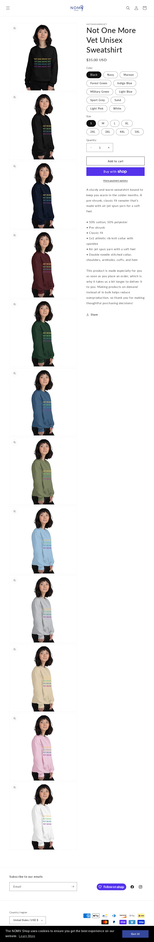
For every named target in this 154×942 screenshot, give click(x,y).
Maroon (129, 74)
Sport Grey (97, 100)
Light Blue (125, 91)
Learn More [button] (27, 936)
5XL (137, 131)
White (117, 108)
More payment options (115, 180)
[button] (8, 8)
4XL (122, 131)
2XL (92, 131)
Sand (118, 100)
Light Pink (96, 108)
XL (127, 123)
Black (93, 74)
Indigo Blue (124, 83)
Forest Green (98, 83)
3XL (107, 131)
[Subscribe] (73, 886)
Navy (110, 74)
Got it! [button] (135, 933)
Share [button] (94, 314)
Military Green (99, 91)
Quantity (91, 140)
